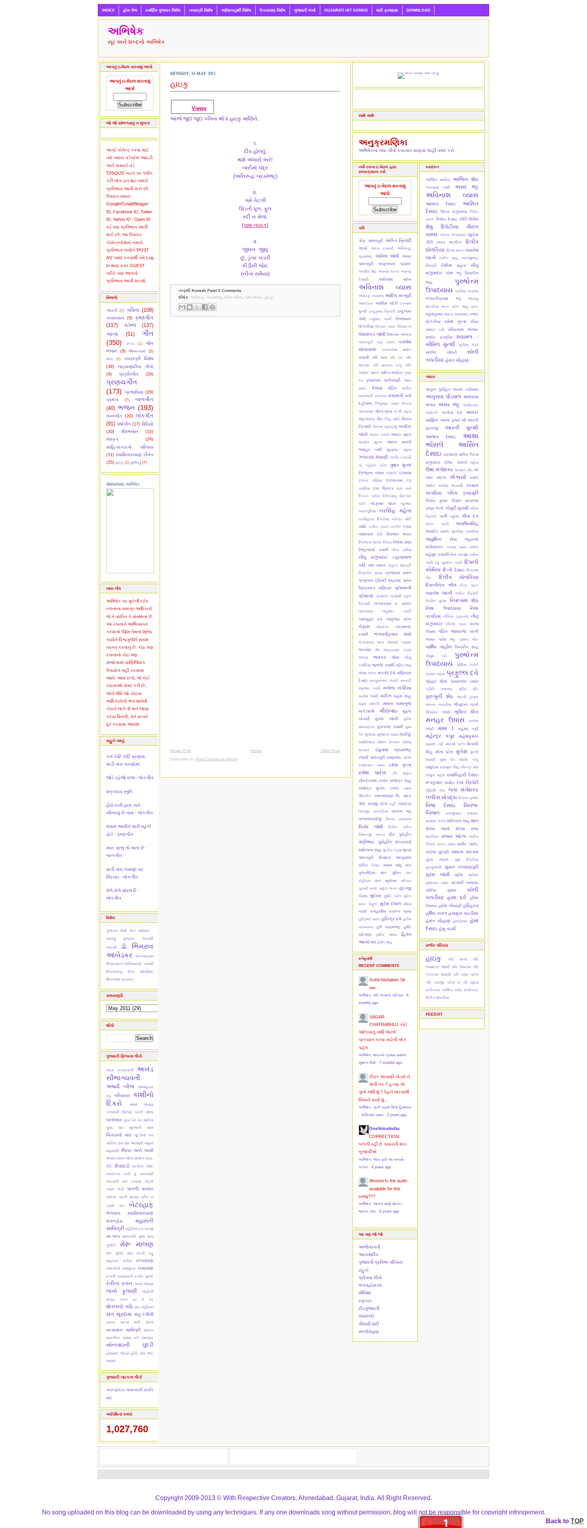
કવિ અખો (457, 959)
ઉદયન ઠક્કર (385, 327)
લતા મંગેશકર (463, 790)
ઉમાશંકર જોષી (372, 334)
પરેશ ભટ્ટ (454, 273)
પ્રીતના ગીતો (370, 1277)
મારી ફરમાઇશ (387, 10)
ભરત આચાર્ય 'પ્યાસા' (394, 642)
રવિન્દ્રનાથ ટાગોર (373, 780)
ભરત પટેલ (450, 307)
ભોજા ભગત (367, 673)
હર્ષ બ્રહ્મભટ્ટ (389, 927)
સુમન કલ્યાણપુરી (462, 866)
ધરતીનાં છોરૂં (142, 1166)
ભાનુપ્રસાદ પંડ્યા (397, 650)
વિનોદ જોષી (371, 826)
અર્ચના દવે (452, 412)
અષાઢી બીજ (120, 1086)
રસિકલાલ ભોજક (463, 329)
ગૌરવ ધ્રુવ (384, 411)
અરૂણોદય (115, 1390)
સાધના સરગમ (465, 851)
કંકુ (108, 1096)
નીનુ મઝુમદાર (373, 557)
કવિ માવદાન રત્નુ (387, 365)
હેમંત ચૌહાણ (457, 360)
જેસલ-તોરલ (115, 1158)
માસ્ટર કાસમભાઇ (456, 314)
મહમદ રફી (468, 729)
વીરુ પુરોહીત (400, 834)
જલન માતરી (399, 442)
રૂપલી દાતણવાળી (119, 1276)
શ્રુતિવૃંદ (432, 837)
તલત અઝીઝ (449, 242)
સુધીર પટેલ (392, 896)
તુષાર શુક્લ (401, 465)
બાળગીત (144, 399)
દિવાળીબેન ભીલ (441, 585)
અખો (363, 248)
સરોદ (373, 888)
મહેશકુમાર (434, 314)
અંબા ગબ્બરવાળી (120, 1070)
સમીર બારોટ (467, 844)
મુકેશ (461, 751)
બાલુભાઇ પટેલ (398, 619)
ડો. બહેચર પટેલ (373, 465)
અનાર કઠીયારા (465, 389)
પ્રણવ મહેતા (435, 674)
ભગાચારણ (366, 642)
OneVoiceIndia (384, 1128)
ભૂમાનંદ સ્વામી (383, 665)
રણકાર (365, 1300)
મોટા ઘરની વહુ (140, 1253)
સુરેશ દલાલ (390, 903)
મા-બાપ (113, 1236)
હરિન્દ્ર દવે (391, 918)
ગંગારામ (380, 396)
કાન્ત (375, 372)
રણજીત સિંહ (449, 767)
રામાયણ (145, 1268)
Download (418, 10)
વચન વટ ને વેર (136, 1300)
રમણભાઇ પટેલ (399, 757)
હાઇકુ (119, 463)
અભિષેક (126, 31)
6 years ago (389, 1211)
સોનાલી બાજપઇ (464, 882)
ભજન (126, 408)
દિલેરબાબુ (390, 496)
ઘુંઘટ (127, 1120)
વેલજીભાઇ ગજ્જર (462, 813)
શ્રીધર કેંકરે (468, 345)
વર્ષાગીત (124, 423)
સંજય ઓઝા (453, 836)
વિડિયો (147, 423)
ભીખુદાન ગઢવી (466, 704)
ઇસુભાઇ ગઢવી (380, 319)
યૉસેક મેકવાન (388, 742)
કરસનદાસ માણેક (397, 350)
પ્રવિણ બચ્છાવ (466, 291)
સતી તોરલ (143, 1322)
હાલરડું (135, 462)
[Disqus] (255, 426)
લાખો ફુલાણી (121, 1291)
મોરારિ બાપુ (468, 760)
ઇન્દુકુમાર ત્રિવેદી (382, 311)
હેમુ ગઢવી (447, 928)
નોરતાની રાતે (116, 1181)
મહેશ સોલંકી (369, 704)
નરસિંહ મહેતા (395, 511)
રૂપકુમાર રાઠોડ (440, 782)
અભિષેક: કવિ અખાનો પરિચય (381, 995)
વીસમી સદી (369, 1323)
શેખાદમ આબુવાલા (395, 857)
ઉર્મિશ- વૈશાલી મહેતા (461, 463)
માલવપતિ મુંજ (133, 1237)
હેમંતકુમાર (460, 921)
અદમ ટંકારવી (382, 248)
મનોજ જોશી (369, 696)
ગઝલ (130, 325)
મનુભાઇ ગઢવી (370, 688)
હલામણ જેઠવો (117, 1353)
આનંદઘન (366, 303)
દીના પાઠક (469, 585)
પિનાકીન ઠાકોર (371, 573)
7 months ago (390, 1063)
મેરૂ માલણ (137, 1244)
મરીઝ (386, 695)
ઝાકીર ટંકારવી (400, 457)
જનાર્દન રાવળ (437, 531)
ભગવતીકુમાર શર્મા (392, 634)
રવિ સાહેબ (401, 773)
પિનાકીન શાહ (466, 647)
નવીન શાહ (448, 258)
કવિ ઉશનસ (461, 967)
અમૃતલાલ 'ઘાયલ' (395, 264)
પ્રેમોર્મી (395, 596)
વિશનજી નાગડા (372, 835)
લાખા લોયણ (144, 1284)
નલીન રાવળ (378, 527)
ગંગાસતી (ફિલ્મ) (119, 1112)
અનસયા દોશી (438, 187)
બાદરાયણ (366, 611)
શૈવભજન (129, 431)
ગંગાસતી (395, 395)
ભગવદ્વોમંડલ (370, 1285)
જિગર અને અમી (137, 1150)
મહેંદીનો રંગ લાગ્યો (139, 1229)
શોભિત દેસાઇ (369, 865)
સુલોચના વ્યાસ (437, 883)
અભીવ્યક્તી (369, 1246)
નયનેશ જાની (439, 593)
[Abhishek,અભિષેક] (130, 571)
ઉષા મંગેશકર (439, 470)
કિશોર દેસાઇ (446, 219)
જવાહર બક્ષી (370, 449)
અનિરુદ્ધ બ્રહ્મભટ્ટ (206, 297)
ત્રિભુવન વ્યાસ (371, 473)
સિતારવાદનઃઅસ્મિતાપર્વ (123, 964)
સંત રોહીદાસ (144, 1307)
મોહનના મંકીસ (119, 1261)
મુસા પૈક (447, 760)
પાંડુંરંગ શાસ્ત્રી (400, 565)
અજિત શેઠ (465, 179)
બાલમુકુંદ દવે (370, 619)
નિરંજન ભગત (399, 534)
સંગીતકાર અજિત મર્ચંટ (444, 990)
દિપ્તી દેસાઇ (453, 569)
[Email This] (182, 307)
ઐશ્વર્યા (458, 477)
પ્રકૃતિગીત (128, 374)
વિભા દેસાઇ (440, 805)
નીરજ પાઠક (456, 624)
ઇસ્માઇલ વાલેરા (456, 454)
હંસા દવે (456, 897)
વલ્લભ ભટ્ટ (401, 811)
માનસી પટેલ (455, 744)
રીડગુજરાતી (369, 1308)
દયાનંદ (392, 473)
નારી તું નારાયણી (138, 1174)
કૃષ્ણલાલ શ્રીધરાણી (383, 380)
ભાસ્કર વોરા (386, 657)
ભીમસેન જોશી (438, 712)
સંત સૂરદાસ (119, 1314)
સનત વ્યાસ (446, 844)
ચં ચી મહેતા (402, 412)
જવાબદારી (134, 1390)
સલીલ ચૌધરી (441, 352)
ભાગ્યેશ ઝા (369, 650)
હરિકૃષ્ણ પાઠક (369, 919)
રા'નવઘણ (144, 1260)
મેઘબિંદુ (405, 734)
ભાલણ (363, 658)
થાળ (109, 359)
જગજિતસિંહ (467, 523)
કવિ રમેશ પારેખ (466, 975)
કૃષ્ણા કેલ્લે (435, 508)
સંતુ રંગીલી (143, 1314)
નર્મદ (363, 526)
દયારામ (405, 473)
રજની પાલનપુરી (372, 757)
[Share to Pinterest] (212, 307)
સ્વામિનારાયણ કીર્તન (135, 454)
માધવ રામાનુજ (397, 703)
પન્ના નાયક (255, 225)
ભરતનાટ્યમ (144, 956)
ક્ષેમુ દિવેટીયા (442, 227)
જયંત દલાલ (379, 435)
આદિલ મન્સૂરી (398, 295)
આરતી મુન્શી (461, 428)
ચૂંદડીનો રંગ (143, 1135)
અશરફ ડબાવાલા (371, 296)
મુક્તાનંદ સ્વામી (390, 727)
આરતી (111, 310)
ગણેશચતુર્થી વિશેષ (236, 10)
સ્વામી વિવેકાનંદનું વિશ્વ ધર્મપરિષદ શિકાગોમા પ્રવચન (129, 971)
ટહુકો (364, 1270)
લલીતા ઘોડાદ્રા (441, 797)
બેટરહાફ (141, 1205)
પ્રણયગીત (121, 382)
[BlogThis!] (190, 307)
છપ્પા (130, 344)
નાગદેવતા (113, 1174)
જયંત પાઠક (401, 434)
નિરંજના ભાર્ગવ (370, 542)
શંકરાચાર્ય (403, 842)
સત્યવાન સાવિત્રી (123, 1329)
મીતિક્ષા (365, 1292)
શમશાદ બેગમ (436, 821)
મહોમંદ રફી (434, 744)
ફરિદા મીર (468, 689)
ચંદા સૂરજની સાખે (135, 1128)
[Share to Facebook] (205, 307)
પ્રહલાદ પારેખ (399, 580)
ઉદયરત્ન (404, 327)
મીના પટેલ (444, 752)
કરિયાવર (122, 1095)
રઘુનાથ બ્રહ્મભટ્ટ (393, 749)
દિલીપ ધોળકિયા (459, 577)
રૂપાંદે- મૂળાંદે (143, 1276)
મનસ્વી (406, 681)
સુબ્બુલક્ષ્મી (434, 867)
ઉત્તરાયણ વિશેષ (273, 10)
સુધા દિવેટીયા (466, 860)
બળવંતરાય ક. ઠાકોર (392, 603)
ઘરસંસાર (114, 1119)
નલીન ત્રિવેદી (466, 593)
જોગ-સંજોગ (135, 1158)
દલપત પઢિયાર (371, 480)
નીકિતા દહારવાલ (455, 616)
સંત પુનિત (391, 872)
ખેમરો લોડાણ (141, 1105)
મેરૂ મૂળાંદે (114, 1253)
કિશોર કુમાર (437, 500)
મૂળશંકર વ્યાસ (387, 734)
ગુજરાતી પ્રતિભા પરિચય (381, 1262)
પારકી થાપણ (129, 1197)
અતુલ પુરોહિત (438, 389)
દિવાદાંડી (122, 1166)
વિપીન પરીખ (399, 827)
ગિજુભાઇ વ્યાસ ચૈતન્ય (393, 404)
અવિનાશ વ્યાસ (385, 287)
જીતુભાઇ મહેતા (398, 450)
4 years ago (381, 1167)
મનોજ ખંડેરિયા (397, 687)
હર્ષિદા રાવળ (436, 913)
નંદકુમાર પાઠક (383, 503)
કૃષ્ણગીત (144, 318)
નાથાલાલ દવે (370, 534)
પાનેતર (111, 1197)
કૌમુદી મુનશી (456, 508)
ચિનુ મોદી (392, 419)
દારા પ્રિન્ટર (383, 488)
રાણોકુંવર (129, 1268)
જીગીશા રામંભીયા (464, 532)
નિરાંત (387, 542)
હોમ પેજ (130, 10)
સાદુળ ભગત (388, 888)
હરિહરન (470, 905)
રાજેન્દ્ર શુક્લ (372, 788)
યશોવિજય (367, 742)
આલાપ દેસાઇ (441, 203)
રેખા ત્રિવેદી (467, 782)
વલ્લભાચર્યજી (370, 819)
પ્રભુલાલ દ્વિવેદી (373, 580)
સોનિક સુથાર (441, 890)
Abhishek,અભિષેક (123, 484)
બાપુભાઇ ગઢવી (396, 611)
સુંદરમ (375, 895)
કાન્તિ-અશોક (392, 372)
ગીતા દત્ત (470, 516)
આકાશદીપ (368, 1254)
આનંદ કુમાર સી (453, 420)
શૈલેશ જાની (438, 829)
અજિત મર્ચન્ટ (438, 179)
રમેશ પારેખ (372, 773)
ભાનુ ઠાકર (470, 307)
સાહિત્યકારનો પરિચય (129, 447)
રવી (441, 330)
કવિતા (133, 310)
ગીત (147, 333)
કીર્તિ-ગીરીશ (468, 219)
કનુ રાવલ (385, 342)
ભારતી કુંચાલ (467, 697)
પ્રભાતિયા (134, 392)
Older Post (330, 750)
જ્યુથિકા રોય (441, 539)
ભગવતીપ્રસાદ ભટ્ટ (443, 298)
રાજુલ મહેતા (435, 775)
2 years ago (397, 1115)
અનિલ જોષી (387, 256)
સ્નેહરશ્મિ (378, 911)
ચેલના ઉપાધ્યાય (452, 235)
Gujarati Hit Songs (346, 10)
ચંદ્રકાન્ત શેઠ (371, 419)
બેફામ (364, 626)
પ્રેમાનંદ (382, 596)
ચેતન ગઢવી (437, 524)
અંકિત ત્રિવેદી (398, 240)
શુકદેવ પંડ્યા (392, 850)
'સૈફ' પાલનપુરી (371, 240)
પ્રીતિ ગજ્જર (439, 689)
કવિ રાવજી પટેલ (440, 983)
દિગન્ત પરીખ (369, 496)
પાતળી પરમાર (140, 1188)
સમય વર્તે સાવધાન (138, 1338)
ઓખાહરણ (145, 1087)
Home (256, 750)
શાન (474, 820)
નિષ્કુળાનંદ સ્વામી (374, 549)
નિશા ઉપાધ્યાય (443, 608)
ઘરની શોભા (144, 1112)
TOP (577, 1521)
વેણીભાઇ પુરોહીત (375, 841)
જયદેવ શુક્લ (370, 442)
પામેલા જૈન (469, 640)
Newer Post (180, 750)
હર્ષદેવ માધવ (386, 935)
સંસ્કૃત (112, 439)
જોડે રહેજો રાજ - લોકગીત (129, 777)
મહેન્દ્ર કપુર (440, 736)
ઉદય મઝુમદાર (453, 211)
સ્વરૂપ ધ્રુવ (400, 911)
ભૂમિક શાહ (403, 665)
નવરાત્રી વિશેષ (201, 10)
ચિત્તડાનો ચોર (119, 1134)
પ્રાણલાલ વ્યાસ (464, 681)
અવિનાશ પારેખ (395, 279)
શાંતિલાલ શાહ (370, 850)
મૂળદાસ (370, 734)
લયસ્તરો (366, 1315)
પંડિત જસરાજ (452, 631)
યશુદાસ (432, 767)
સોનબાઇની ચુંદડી (129, 1345)
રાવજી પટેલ (378, 803)
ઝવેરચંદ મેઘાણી (373, 457)
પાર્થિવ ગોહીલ (439, 646)
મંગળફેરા (114, 1221)
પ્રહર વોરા (436, 681)
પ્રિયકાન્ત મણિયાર (375, 588)
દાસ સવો (404, 488)
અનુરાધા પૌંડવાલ (443, 397)
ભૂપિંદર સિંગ (466, 711)
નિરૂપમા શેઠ (464, 600)
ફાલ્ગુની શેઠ (439, 696)
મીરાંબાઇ (388, 711)
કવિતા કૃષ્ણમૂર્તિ (462, 492)
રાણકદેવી (113, 1268)
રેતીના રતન (119, 1283)
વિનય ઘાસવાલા (398, 819)
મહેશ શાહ (402, 696)
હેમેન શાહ (384, 942)
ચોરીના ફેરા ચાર (118, 1143)
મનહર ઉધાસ (445, 720)
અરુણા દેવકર (388, 272)
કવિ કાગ (379, 357)
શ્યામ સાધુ (392, 865)
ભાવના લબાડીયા (438, 705)
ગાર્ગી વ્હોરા (449, 516)
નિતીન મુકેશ (436, 601)
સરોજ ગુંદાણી (437, 852)
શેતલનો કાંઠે (119, 1306)
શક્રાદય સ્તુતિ (119, 791)
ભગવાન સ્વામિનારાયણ (129, 1213)
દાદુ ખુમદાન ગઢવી (448, 563)
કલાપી (364, 357)
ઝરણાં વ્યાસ (456, 547)
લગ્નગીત (114, 416)
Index (108, 10)
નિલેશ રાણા (402, 542)
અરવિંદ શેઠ (367, 272)
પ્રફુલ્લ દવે (462, 673)
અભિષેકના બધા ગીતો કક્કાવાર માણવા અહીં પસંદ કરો (406, 150)
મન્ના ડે (446, 728)
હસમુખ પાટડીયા (463, 913)
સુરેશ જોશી (438, 874)
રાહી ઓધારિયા (400, 804)
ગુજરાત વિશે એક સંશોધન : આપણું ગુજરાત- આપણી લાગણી (129, 939)
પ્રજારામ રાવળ (398, 573)
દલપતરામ (394, 480)
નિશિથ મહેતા (453, 265)
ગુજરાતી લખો (305, 10)
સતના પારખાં (117, 1322)
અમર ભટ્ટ (466, 187)
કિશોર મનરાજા (465, 500)
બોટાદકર (382, 627)
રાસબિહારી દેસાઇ (462, 774)
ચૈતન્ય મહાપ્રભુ (385, 427)
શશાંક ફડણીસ (439, 337)
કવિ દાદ (396, 358)
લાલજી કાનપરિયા (373, 811)
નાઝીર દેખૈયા (401, 527)
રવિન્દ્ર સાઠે (469, 767)
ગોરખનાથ (366, 412)
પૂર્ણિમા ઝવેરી (468, 665)
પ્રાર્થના (112, 400)
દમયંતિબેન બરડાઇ (453, 554)
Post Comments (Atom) (217, 759)
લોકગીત (144, 416)
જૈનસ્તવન (137, 351)
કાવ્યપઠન (115, 317)
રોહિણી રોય (435, 790)
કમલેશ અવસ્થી (451, 486)
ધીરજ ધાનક (455, 250)
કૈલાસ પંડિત (384, 388)
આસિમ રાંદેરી (386, 303)
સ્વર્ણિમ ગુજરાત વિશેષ (162, 10)
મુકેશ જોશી (386, 719)
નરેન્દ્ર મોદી (401, 519)
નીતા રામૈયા (233, 297)
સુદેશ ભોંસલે (437, 860)
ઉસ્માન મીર (464, 470)
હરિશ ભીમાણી (450, 906)
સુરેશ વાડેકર (466, 874)
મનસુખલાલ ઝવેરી (384, 681)
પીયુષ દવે (436, 656)
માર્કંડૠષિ (367, 711)
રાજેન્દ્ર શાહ (400, 780)
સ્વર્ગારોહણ (369, 1331)
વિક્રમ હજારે (468, 798)
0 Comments (229, 290)
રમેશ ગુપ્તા (400, 764)
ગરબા (112, 334)
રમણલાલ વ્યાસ (372, 765)
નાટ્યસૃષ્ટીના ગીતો (135, 366)
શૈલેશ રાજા (467, 829)
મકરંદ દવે (387, 672)
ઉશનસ (393, 334)
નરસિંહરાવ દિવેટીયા (374, 519)
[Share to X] (197, 307)
